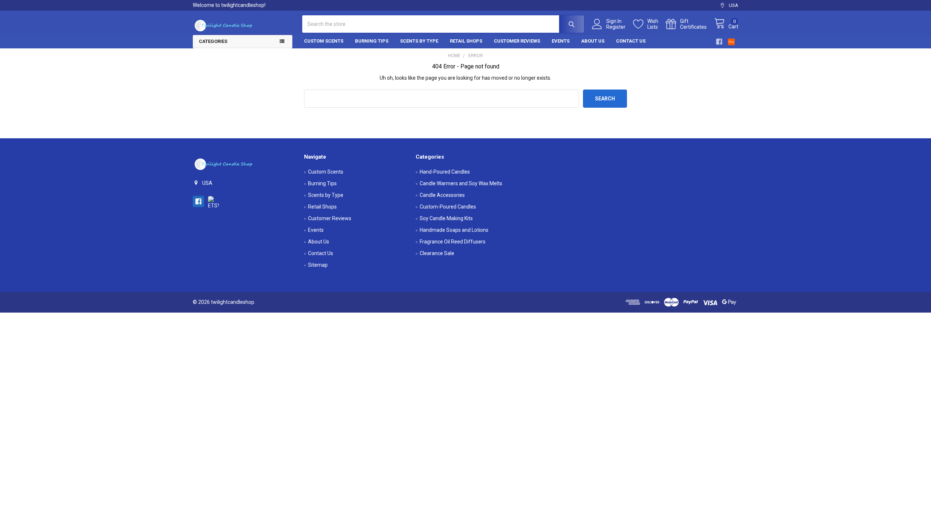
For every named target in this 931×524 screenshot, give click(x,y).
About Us (592, 41)
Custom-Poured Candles (448, 207)
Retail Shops (466, 41)
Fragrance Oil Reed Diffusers (453, 242)
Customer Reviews (517, 41)
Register (616, 27)
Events (561, 41)
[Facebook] (719, 41)
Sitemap (318, 265)
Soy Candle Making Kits (446, 218)
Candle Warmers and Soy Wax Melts (461, 183)
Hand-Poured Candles (445, 172)
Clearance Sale (437, 253)
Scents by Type (419, 41)
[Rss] (731, 41)
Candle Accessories (442, 195)
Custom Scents (323, 41)
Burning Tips (371, 41)
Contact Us (631, 41)
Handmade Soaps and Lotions (454, 230)
